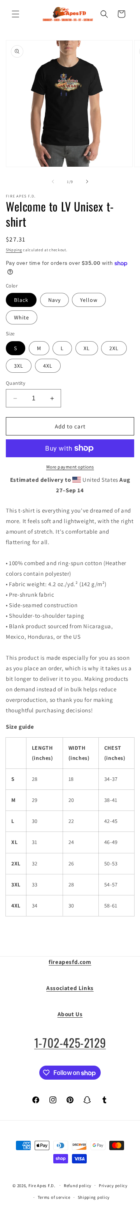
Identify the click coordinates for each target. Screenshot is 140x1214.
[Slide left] (52, 181)
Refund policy (77, 1185)
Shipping (14, 249)
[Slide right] (87, 181)
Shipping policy (94, 1197)
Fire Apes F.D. (42, 1185)
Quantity (15, 383)
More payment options (70, 467)
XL (87, 348)
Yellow (89, 299)
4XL (47, 365)
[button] (15, 14)
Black (21, 299)
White (21, 317)
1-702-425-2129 (70, 1042)
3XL (18, 365)
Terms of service (54, 1197)
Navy (54, 299)
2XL (114, 348)
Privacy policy (113, 1185)
